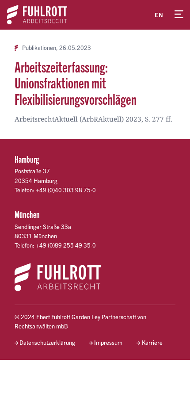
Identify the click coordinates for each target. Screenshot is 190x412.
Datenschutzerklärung (47, 342)
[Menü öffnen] (179, 15)
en (159, 15)
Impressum (108, 342)
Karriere (152, 342)
